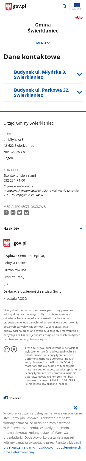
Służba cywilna (14, 270)
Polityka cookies (15, 263)
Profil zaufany (13, 277)
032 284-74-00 (14, 180)
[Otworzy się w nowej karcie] (6, 212)
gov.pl (19, 243)
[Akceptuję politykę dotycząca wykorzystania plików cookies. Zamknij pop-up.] (75, 407)
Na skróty (11, 228)
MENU (41, 43)
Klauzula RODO (15, 298)
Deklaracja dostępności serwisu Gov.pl (32, 291)
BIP (5, 284)
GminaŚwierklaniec (43, 27)
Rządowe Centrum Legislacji (25, 255)
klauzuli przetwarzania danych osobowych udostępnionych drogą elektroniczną (42, 447)
